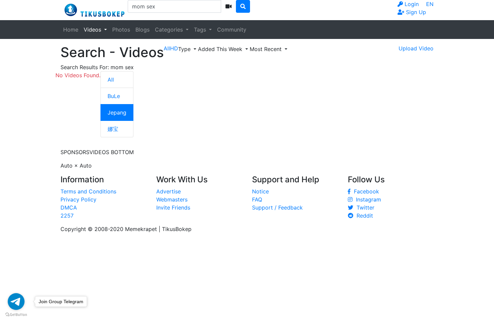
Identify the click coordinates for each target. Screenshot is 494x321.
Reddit (363, 215)
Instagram (367, 199)
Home (70, 29)
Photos (121, 29)
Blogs (142, 29)
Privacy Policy (78, 199)
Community (231, 29)
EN (430, 4)
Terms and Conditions (88, 191)
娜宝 (113, 129)
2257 (67, 215)
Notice (260, 191)
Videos (93, 29)
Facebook (365, 191)
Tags (201, 29)
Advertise (168, 191)
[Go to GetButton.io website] (16, 314)
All (111, 79)
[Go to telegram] (16, 301)
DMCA (68, 207)
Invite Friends (173, 207)
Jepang (117, 112)
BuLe (114, 96)
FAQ (257, 199)
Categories (169, 29)
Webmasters (172, 199)
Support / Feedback (277, 207)
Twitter (363, 207)
